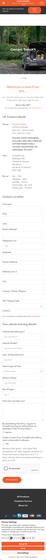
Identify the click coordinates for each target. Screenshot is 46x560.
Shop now (35, 10)
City (4, 282)
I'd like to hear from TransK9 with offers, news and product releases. (22, 439)
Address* (6, 253)
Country (6, 311)
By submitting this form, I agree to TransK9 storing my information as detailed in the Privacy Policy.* (19, 426)
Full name (7, 204)
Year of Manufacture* (13, 355)
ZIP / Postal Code (10, 301)
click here (36, 108)
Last (4, 224)
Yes (7, 444)
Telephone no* (9, 241)
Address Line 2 (9, 272)
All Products (23, 497)
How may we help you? (13, 401)
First (4, 214)
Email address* (9, 229)
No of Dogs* (8, 390)
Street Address (9, 262)
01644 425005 (23, 1)
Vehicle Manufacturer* (13, 332)
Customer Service (23, 501)
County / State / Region (14, 291)
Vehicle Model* (9, 343)
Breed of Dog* (9, 378)
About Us (23, 506)
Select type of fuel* (11, 366)
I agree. (8, 432)
